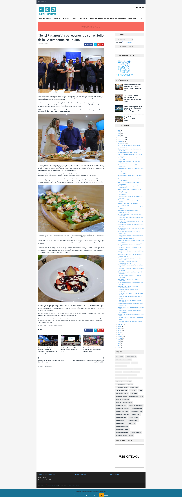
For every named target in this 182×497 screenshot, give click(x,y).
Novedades (47, 18)
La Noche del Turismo (122, 387)
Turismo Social (130, 423)
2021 (118, 342)
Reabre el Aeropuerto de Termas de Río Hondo (129, 190)
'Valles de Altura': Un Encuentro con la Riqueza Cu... (129, 162)
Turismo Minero (133, 417)
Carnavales (137, 369)
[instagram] (143, 7)
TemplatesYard (53, 485)
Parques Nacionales (121, 390)
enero (120, 338)
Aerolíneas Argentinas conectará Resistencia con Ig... (128, 262)
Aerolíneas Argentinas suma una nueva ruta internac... (131, 269)
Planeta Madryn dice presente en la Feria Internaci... (130, 176)
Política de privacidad (80, 474)
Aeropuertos (120, 356)
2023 (118, 136)
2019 (118, 345)
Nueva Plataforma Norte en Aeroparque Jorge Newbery (130, 255)
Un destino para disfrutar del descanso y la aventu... (130, 197)
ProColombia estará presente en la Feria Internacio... (130, 155)
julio (119, 326)
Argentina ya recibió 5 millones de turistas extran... (130, 235)
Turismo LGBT (136, 414)
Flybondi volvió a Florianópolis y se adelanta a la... (130, 318)
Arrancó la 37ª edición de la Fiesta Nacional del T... (130, 265)
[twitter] (140, 7)
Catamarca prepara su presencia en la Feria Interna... (130, 207)
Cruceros (118, 372)
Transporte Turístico (122, 399)
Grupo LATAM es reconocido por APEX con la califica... (131, 228)
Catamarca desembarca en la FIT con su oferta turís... (129, 165)
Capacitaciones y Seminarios (124, 369)
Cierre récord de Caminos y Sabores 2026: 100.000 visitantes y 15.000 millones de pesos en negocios (47, 350)
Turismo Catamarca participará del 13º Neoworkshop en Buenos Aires (132, 98)
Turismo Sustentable (122, 426)
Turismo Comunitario (122, 411)
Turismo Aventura (136, 408)
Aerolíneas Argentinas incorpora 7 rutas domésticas (130, 322)
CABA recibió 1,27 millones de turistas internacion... (129, 311)
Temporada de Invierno (136, 396)
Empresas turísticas (129, 372)
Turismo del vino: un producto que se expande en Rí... (129, 204)
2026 (118, 130)
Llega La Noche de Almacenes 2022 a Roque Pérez (132, 119)
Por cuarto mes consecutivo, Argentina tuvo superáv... (129, 258)
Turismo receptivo (121, 435)
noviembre (121, 139)
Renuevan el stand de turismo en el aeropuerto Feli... (128, 179)
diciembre (121, 138)
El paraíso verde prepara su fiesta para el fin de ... (131, 169)
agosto (120, 324)
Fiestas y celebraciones (135, 378)
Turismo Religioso (132, 420)
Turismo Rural (120, 423)
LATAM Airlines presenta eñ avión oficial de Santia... (131, 307)
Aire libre (118, 359)
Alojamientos (127, 359)
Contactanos (112, 18)
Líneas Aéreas (134, 387)
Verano (131, 435)
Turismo (57, 18)
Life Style (66, 18)
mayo (120, 330)
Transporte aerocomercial (124, 402)
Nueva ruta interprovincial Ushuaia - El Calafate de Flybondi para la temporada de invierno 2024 (133, 109)
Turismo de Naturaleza (122, 429)
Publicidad (122, 18)
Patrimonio (133, 390)
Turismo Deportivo (136, 411)
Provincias (83, 18)
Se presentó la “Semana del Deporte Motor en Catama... (130, 221)
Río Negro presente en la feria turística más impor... (131, 225)
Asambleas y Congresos (122, 363)
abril (119, 332)
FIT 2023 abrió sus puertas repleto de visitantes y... (129, 146)
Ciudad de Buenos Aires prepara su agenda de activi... (130, 218)
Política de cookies (114, 474)
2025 (118, 132)
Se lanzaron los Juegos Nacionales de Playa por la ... (130, 283)
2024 (118, 134)
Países (74, 18)
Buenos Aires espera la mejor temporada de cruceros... (131, 241)
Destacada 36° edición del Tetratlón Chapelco (128, 279)
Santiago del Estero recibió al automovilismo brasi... (131, 315)
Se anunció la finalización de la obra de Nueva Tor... (129, 232)
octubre (120, 141)
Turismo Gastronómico (68, 331)
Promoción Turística (122, 393)
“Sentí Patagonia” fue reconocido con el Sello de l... (129, 158)
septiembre (122, 143)
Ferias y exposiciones (122, 375)
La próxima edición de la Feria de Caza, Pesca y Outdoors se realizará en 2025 (132, 87)
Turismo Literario (121, 417)
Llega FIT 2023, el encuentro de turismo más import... (130, 193)
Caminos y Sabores (121, 366)
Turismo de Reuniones (122, 432)
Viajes (91, 18)
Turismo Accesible (121, 405)
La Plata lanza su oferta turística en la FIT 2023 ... (130, 244)
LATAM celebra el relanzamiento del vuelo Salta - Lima (130, 172)
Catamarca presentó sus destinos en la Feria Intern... (129, 149)
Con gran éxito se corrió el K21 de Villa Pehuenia (129, 276)
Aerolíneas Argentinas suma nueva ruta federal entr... (129, 300)
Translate (129, 42)
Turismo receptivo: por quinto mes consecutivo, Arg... (128, 286)
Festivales (133, 375)
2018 (118, 347)
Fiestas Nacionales (121, 378)
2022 (118, 340)
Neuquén (50, 331)
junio (120, 328)
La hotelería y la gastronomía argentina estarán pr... (129, 214)
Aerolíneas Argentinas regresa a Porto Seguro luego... (129, 186)
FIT (138, 372)
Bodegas (134, 363)
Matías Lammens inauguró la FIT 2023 (129, 152)
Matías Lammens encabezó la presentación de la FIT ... (130, 304)
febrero (120, 336)
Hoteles (128, 381)
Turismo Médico (120, 420)
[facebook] (137, 7)
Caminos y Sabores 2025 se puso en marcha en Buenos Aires (69, 349)
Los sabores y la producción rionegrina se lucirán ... (130, 297)
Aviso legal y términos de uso (46, 474)
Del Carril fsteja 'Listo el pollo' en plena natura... (129, 200)
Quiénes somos (100, 18)
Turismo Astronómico (122, 408)
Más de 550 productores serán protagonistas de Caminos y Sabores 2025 (92, 349)
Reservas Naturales (121, 396)
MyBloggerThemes (73, 485)
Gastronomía (42, 331)
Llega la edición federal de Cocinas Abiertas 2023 (131, 251)
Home (40, 18)
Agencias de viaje (131, 356)
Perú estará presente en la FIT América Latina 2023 (129, 183)
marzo (120, 334)
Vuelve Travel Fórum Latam (126, 238)
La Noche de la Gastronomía (124, 384)
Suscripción (132, 18)
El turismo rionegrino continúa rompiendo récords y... (130, 272)
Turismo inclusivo (135, 432)
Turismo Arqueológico (135, 405)
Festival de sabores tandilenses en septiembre (128, 290)
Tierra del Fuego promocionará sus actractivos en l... (128, 211)
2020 (118, 344)
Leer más (106, 495)
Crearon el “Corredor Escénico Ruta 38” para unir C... (129, 248)
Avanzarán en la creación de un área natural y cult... (130, 293)
